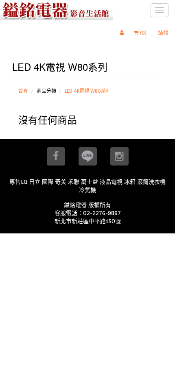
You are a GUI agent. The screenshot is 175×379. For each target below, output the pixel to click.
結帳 (163, 33)
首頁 (23, 91)
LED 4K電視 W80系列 (88, 91)
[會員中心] (124, 33)
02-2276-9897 (102, 213)
